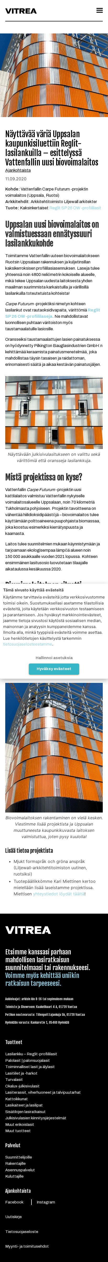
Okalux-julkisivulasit (22, 1086)
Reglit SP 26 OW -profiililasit (75, 208)
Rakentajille (15, 1163)
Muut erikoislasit (19, 1124)
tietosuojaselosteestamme (27, 644)
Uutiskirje (13, 1217)
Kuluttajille (14, 1176)
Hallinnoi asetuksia (54, 658)
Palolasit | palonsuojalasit (27, 1060)
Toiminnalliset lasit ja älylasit (30, 1067)
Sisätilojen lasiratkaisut (25, 1112)
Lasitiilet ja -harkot (21, 1073)
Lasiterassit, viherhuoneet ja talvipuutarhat (43, 1092)
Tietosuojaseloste (21, 1232)
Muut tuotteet (18, 1131)
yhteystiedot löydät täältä (58, 893)
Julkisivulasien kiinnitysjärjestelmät (35, 1118)
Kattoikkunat (16, 1099)
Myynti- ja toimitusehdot (27, 1246)
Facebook (14, 1202)
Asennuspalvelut (20, 1170)
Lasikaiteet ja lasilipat (24, 1105)
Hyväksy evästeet (54, 669)
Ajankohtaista (18, 170)
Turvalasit (14, 1079)
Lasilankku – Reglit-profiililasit (31, 1054)
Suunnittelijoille (18, 1157)
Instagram (46, 1202)
